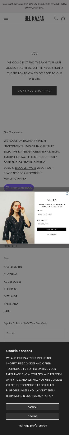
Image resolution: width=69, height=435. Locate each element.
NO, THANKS (52, 234)
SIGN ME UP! (51, 229)
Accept (33, 407)
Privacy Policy (42, 396)
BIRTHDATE (42, 220)
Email (39, 211)
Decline (33, 416)
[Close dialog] (67, 193)
